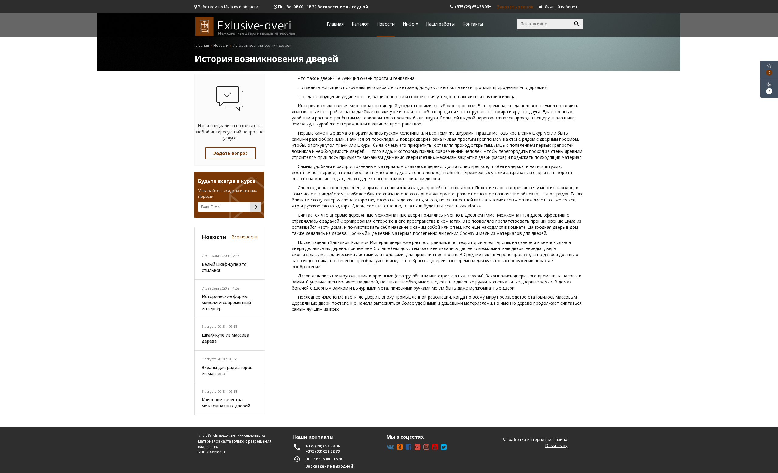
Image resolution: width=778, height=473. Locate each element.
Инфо (409, 24)
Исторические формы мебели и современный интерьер (226, 302)
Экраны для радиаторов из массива (227, 370)
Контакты (473, 24)
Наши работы (440, 24)
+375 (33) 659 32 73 (322, 451)
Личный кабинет (560, 6)
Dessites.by (556, 445)
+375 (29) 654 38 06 (471, 6)
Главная (335, 24)
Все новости (245, 237)
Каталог (360, 24)
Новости (386, 24)
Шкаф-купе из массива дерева (225, 338)
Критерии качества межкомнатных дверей (226, 403)
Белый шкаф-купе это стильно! (224, 267)
